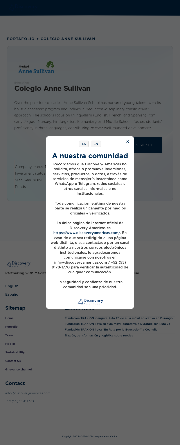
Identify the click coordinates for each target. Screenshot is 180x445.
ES (84, 144)
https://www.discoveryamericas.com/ (86, 233)
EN (96, 144)
